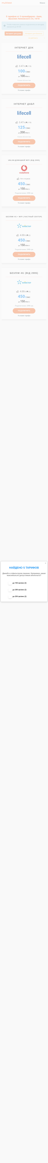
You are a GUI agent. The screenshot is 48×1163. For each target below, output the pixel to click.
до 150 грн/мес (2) (19, 583)
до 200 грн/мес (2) (19, 590)
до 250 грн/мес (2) (19, 596)
